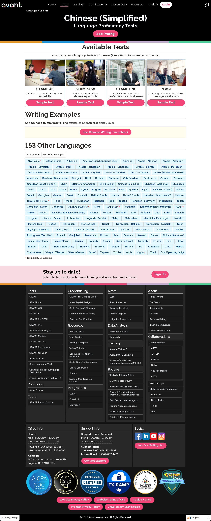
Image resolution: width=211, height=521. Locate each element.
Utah (153, 411)
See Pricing (105, 34)
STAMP (33, 297)
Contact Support (95, 460)
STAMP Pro (35, 325)
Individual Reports (119, 331)
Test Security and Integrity (124, 400)
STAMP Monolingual (40, 330)
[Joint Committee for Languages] (145, 482)
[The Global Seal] (66, 482)
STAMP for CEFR (38, 319)
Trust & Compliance (160, 325)
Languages (31, 11)
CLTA (154, 365)
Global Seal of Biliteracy (82, 314)
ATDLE (155, 359)
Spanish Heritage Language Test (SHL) (44, 371)
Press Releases (118, 302)
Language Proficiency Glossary (81, 355)
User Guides (75, 337)
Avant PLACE (36, 358)
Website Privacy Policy (122, 375)
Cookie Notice (142, 499)
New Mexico (157, 400)
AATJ (154, 376)
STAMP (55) (33, 154)
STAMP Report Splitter (41, 402)
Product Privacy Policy (122, 411)
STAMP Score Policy (121, 381)
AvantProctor (36, 390)
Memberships (157, 383)
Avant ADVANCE (118, 349)
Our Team (155, 302)
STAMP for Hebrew (39, 347)
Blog (112, 297)
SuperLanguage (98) (53, 154)
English (195, 518)
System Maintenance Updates (80, 380)
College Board (159, 371)
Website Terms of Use (111, 499)
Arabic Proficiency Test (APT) (45, 378)
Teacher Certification (80, 319)
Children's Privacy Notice (124, 507)
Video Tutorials (77, 348)
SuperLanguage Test (40, 364)
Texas (154, 406)
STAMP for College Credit (83, 297)
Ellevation (74, 405)
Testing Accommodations (123, 406)
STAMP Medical (38, 336)
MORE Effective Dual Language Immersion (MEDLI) (125, 361)
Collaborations (157, 343)
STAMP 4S (35, 302)
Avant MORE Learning (121, 355)
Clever (72, 394)
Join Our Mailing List (150, 445)
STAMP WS (35, 308)
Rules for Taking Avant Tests (125, 386)
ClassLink (74, 399)
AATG (154, 348)
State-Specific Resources (83, 362)
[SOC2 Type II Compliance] (39, 482)
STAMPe (34, 314)
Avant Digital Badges (80, 302)
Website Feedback (160, 330)
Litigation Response (120, 319)
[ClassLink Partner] (92, 482)
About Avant (156, 297)
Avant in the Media (119, 308)
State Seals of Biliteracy (82, 308)
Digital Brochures (78, 368)
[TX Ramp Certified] (119, 482)
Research (115, 337)
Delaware (156, 394)
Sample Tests (76, 331)
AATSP (155, 354)
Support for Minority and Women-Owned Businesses (124, 393)
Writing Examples (78, 343)
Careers (154, 314)
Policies (113, 369)
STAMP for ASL (37, 342)
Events (73, 373)
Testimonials (156, 308)
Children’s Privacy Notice (123, 417)
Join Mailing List (118, 314)
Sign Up (160, 274)
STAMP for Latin (38, 353)
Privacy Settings (10, 518)
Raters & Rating (158, 319)
